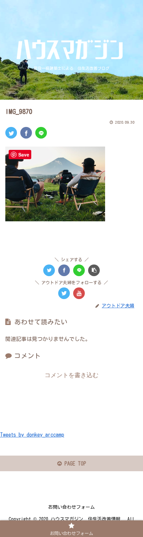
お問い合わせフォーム (71, 507)
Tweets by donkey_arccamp (32, 434)
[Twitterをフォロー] (64, 293)
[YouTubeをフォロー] (79, 293)
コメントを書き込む (71, 375)
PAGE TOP (74, 463)
